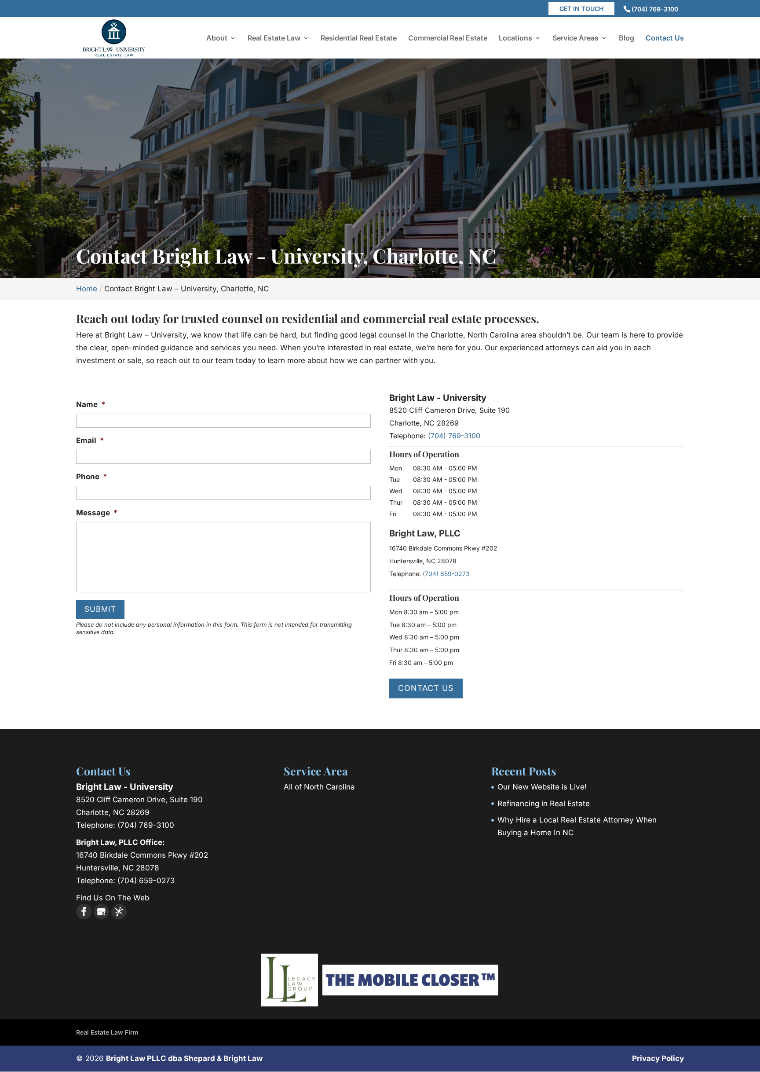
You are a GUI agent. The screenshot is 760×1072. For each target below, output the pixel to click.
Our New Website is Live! (542, 786)
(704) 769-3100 (655, 9)
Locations (515, 38)
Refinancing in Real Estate (543, 803)
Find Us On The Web (112, 897)
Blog (626, 38)
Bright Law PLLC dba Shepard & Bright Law (184, 1058)
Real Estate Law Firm (107, 1032)
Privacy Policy (658, 1058)
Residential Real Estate (359, 38)
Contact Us (665, 38)
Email (90, 440)
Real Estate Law (274, 38)
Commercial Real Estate (447, 38)
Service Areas (575, 38)
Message (97, 512)
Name (91, 404)
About (216, 38)
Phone (91, 476)
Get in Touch (581, 8)
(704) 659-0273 (446, 573)
